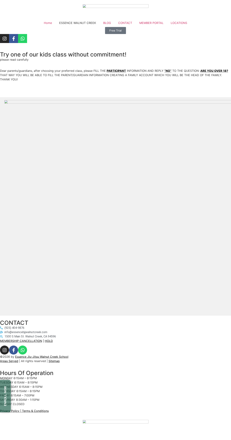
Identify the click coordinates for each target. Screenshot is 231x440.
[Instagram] (4, 38)
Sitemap (54, 361)
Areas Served (9, 361)
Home (48, 23)
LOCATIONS (179, 23)
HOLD (49, 341)
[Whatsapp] (22, 38)
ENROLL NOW (5, 396)
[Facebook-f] (13, 38)
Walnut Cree (47, 356)
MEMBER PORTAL (151, 23)
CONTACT (125, 23)
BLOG (107, 23)
